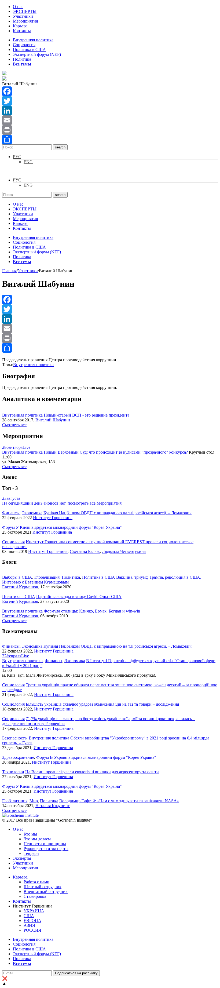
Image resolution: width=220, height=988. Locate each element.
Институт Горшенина (52, 517)
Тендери (31, 853)
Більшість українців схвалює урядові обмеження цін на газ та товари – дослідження (102, 704)
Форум (8, 527)
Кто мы (30, 834)
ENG (28, 161)
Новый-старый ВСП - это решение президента (86, 415)
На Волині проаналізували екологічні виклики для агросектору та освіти (92, 772)
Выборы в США (17, 577)
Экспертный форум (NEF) (37, 54)
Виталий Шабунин (52, 420)
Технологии (13, 772)
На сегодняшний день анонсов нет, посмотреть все (62, 503)
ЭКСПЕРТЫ (24, 11)
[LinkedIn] (110, 110)
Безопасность (14, 738)
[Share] (110, 139)
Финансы (11, 513)
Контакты (22, 30)
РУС (17, 156)
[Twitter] (110, 101)
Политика (22, 59)
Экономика (32, 513)
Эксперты (22, 858)
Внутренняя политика (33, 40)
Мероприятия (25, 21)
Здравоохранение (18, 757)
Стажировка (35, 896)
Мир (34, 801)
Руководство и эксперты (46, 848)
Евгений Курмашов (20, 587)
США (29, 915)
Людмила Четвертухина (124, 551)
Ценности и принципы (45, 843)
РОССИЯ (32, 930)
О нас (18, 6)
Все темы (22, 64)
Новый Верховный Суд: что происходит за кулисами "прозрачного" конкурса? (116, 452)
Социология (24, 44)
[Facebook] (110, 91)
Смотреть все (14, 424)
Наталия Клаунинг (52, 805)
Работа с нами (36, 882)
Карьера (20, 26)
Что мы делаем (37, 839)
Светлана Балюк (85, 551)
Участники (23, 16)
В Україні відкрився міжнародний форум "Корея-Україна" (103, 757)
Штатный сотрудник (42, 886)
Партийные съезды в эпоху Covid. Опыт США (79, 596)
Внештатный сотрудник (46, 891)
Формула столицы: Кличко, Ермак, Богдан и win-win (92, 611)
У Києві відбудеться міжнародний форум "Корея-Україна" (69, 527)
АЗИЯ (29, 925)
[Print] (110, 130)
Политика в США (29, 49)
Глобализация (47, 577)
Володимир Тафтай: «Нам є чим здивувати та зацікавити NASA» (119, 801)
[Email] (110, 120)
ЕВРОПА (32, 920)
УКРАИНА (34, 911)
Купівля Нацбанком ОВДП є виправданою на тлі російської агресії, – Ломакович (117, 513)
